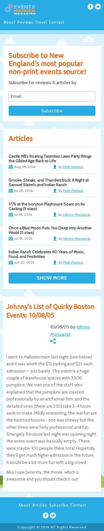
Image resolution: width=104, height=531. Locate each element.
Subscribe (58, 505)
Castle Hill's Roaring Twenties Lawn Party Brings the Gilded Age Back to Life (50, 158)
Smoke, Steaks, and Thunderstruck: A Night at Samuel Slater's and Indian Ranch (49, 182)
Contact (56, 22)
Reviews (25, 22)
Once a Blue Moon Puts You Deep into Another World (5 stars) (50, 230)
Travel (41, 22)
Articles (39, 505)
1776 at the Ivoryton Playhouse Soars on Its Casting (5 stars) (47, 206)
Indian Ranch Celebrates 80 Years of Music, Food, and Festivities (47, 254)
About (10, 22)
